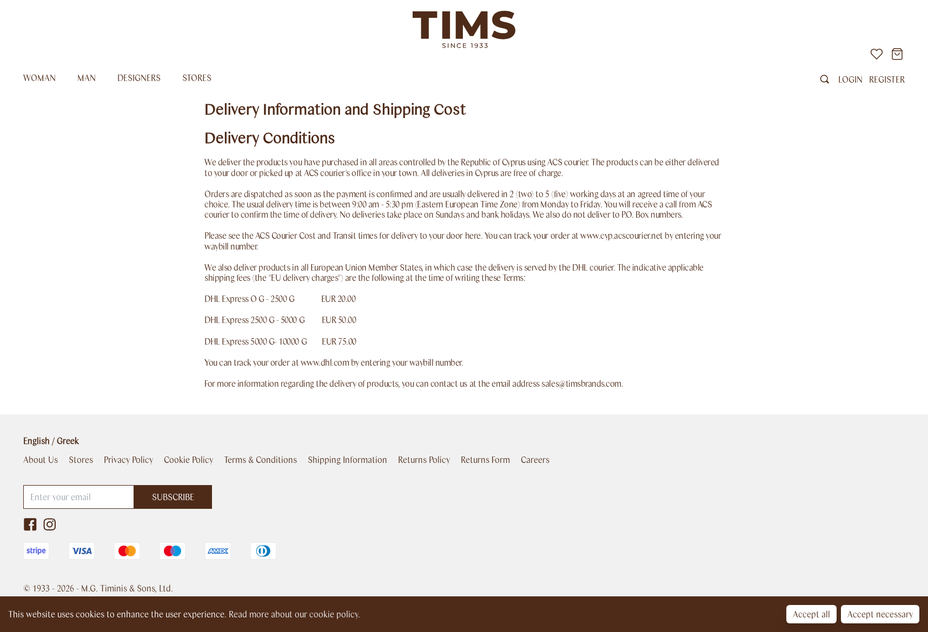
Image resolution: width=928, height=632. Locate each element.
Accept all (811, 614)
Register (887, 79)
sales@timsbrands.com (581, 383)
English (36, 440)
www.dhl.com (325, 362)
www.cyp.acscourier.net (621, 235)
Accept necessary (880, 614)
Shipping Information (347, 460)
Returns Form (485, 460)
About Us (40, 460)
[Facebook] (30, 524)
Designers (139, 77)
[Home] (464, 29)
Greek (68, 440)
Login (850, 79)
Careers (535, 460)
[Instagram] (50, 524)
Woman (39, 77)
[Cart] (897, 54)
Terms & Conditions (260, 460)
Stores (196, 77)
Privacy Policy (128, 460)
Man (86, 77)
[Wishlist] (876, 54)
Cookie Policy (188, 460)
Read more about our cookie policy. (294, 614)
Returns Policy (424, 460)
